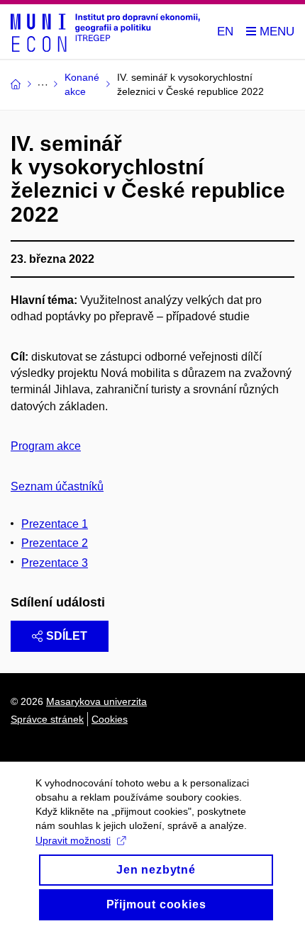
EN (225, 31)
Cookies (110, 719)
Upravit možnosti (73, 840)
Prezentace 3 (54, 563)
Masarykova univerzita (96, 701)
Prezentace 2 (54, 543)
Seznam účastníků (57, 486)
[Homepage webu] (105, 32)
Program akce (46, 446)
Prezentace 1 (54, 524)
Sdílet (66, 636)
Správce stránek (47, 719)
